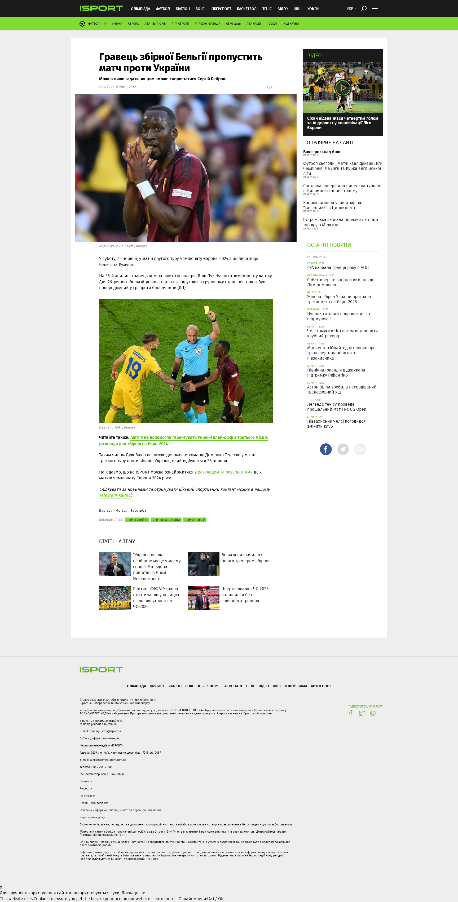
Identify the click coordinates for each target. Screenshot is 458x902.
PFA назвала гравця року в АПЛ (338, 267)
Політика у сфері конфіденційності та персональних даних (120, 810)
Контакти (86, 781)
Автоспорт (321, 686)
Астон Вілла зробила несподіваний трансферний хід (342, 389)
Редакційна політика (94, 803)
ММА (303, 686)
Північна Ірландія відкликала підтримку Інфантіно (336, 372)
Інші (298, 8)
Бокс (200, 8)
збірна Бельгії (195, 520)
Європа (133, 23)
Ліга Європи (180, 23)
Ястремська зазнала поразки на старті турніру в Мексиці (341, 222)
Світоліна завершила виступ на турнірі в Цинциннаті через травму (341, 188)
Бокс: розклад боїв (321, 151)
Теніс (267, 8)
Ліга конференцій (207, 23)
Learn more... (165, 899)
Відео (314, 55)
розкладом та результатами (225, 472)
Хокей (313, 8)
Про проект (87, 796)
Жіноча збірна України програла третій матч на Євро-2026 (339, 299)
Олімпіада (140, 8)
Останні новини (329, 245)
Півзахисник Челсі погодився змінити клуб (336, 423)
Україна (117, 23)
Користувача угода (92, 817)
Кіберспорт (220, 8)
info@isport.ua (112, 731)
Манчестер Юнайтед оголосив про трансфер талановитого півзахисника (341, 353)
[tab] (326, 449)
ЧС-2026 (272, 23)
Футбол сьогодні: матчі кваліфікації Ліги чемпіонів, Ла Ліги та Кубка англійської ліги (343, 168)
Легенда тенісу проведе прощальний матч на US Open (336, 406)
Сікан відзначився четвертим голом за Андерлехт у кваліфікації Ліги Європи (342, 123)
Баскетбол (247, 8)
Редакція (86, 788)
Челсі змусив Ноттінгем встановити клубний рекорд (342, 333)
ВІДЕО (283, 8)
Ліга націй (253, 23)
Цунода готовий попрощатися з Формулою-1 (338, 316)
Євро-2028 (233, 23)
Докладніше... (135, 893)
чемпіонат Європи (166, 520)
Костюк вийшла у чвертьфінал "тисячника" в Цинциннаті (333, 205)
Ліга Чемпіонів (155, 23)
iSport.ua (105, 510)
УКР (350, 8)
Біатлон (183, 8)
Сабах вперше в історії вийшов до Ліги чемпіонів (341, 282)
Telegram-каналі (115, 495)
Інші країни (291, 23)
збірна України (137, 520)
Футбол (163, 8)
